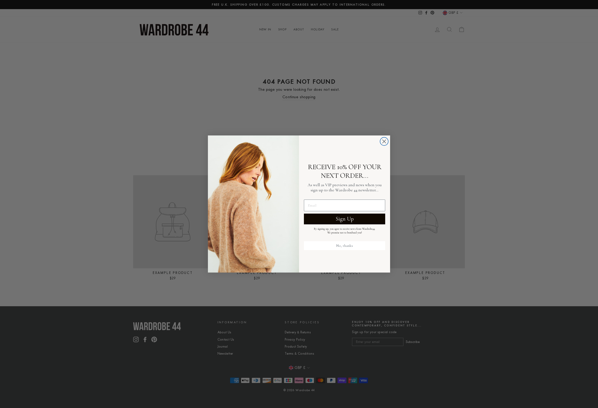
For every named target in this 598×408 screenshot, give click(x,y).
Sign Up (345, 218)
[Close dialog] (384, 141)
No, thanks (344, 245)
